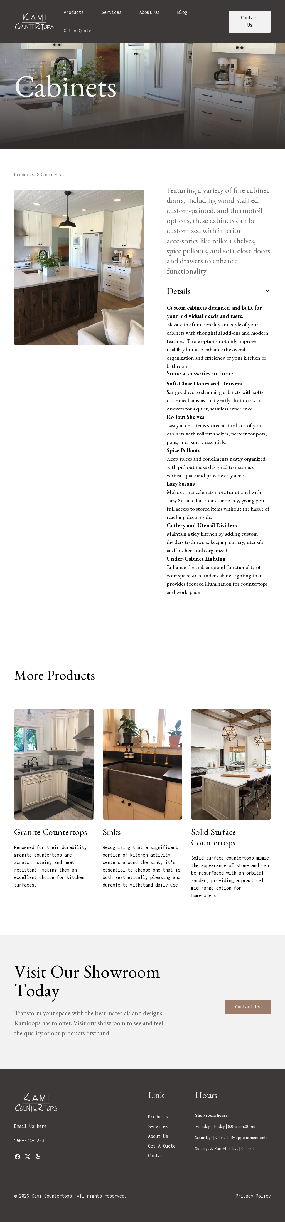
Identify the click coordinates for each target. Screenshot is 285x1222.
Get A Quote (77, 30)
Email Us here (30, 1126)
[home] (34, 21)
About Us (149, 12)
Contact (157, 1155)
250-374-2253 (29, 1140)
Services (112, 12)
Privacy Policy (253, 1195)
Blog (182, 12)
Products (74, 12)
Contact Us (250, 21)
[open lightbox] (79, 267)
